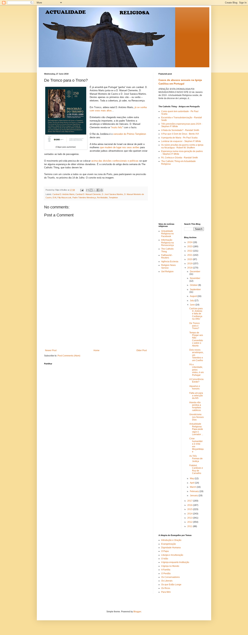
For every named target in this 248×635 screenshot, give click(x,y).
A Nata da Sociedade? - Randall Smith (180, 130)
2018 (190, 267)
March (193, 487)
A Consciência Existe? (196, 380)
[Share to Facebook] (98, 190)
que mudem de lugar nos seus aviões (119, 147)
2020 (190, 259)
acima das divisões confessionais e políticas (115, 160)
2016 (190, 505)
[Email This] (88, 190)
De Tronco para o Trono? (194, 326)
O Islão (164, 558)
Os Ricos (165, 588)
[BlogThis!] (91, 190)
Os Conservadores (170, 577)
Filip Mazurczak (64, 197)
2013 (190, 518)
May (192, 478)
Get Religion (167, 271)
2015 (190, 509)
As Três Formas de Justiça (196, 459)
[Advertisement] (96, 322)
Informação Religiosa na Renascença (167, 242)
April (192, 483)
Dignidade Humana (171, 547)
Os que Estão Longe (171, 584)
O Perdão (166, 573)
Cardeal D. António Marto (63, 194)
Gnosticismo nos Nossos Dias (196, 417)
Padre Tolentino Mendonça (84, 197)
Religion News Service (168, 266)
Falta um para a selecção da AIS (196, 396)
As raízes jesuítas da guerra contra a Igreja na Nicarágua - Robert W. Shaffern (182, 146)
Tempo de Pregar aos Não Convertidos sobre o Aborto (196, 339)
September (195, 289)
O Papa (165, 551)
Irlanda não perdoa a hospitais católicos (195, 406)
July (192, 300)
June (192, 304)
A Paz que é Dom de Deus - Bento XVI (180, 134)
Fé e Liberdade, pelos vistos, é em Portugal (196, 369)
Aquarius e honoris (194, 387)
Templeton (113, 197)
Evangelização (168, 544)
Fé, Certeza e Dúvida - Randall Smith (179, 157)
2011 (190, 526)
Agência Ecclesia (169, 261)
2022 (190, 251)
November (195, 278)
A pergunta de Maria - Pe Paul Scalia (179, 137)
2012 (190, 522)
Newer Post (50, 350)
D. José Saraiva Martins (112, 194)
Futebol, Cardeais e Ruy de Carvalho (196, 469)
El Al (54, 197)
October (194, 285)
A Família (165, 569)
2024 (190, 242)
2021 (190, 255)
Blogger (137, 611)
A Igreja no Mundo (170, 566)
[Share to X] (94, 190)
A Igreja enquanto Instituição (175, 562)
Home (96, 350)
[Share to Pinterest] (101, 190)
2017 (190, 501)
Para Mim (166, 592)
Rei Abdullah (102, 197)
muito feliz (116, 127)
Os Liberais (166, 580)
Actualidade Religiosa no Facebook (167, 234)
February (194, 491)
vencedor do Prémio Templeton (129, 134)
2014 (190, 513)
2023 (190, 246)
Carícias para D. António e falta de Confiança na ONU (196, 313)
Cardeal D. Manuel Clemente (88, 194)
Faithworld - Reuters (167, 256)
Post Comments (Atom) (69, 355)
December (195, 271)
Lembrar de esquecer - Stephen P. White (181, 141)
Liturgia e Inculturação (172, 555)
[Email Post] (81, 190)
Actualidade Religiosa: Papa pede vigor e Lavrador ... (196, 429)
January (194, 495)
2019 (190, 263)
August (193, 296)
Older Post (141, 350)
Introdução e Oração (171, 540)
